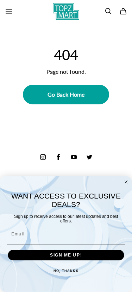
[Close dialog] (126, 182)
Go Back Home (66, 94)
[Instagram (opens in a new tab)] (43, 157)
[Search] (108, 11)
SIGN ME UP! (66, 255)
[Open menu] (9, 11)
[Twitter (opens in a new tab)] (89, 157)
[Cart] (123, 11)
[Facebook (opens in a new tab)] (58, 157)
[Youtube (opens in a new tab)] (74, 157)
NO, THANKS (66, 271)
